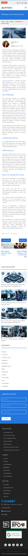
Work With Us (7, 493)
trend (6, 205)
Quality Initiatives (7, 444)
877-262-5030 (23, 3)
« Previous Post (6, 240)
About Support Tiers (8, 432)
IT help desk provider (19, 112)
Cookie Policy (23, 553)
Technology (5, 386)
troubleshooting (13, 60)
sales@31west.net (7, 511)
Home (3, 21)
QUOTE (4, 2)
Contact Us (6, 496)
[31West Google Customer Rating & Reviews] (14, 534)
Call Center (5, 354)
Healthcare (4, 360)
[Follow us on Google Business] (22, 544)
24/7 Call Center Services (9, 435)
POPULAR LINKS (6, 428)
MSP (3, 369)
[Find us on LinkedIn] (6, 544)
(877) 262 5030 (6, 507)
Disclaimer (17, 553)
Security (4, 374)
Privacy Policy (11, 553)
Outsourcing (5, 371)
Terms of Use (5, 553)
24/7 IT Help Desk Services (10, 438)
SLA (3, 380)
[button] (25, 7)
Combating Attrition (10, 138)
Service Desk (5, 377)
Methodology (6, 467)
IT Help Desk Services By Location (11, 450)
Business (15, 233)
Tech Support (5, 383)
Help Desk (4, 363)
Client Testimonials (8, 476)
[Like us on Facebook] (10, 544)
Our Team (6, 461)
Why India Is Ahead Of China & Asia (6, 253)
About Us (6, 458)
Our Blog (5, 514)
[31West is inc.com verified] (6, 524)
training (21, 192)
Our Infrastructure (8, 473)
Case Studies (6, 484)
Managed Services (6, 366)
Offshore (15, 53)
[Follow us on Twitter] (18, 544)
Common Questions (8, 441)
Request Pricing (7, 490)
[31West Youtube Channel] (14, 544)
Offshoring (5, 80)
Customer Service (6, 357)
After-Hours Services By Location (11, 447)
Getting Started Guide (8, 487)
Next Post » (23, 240)
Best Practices (7, 470)
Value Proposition (7, 464)
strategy (8, 188)
